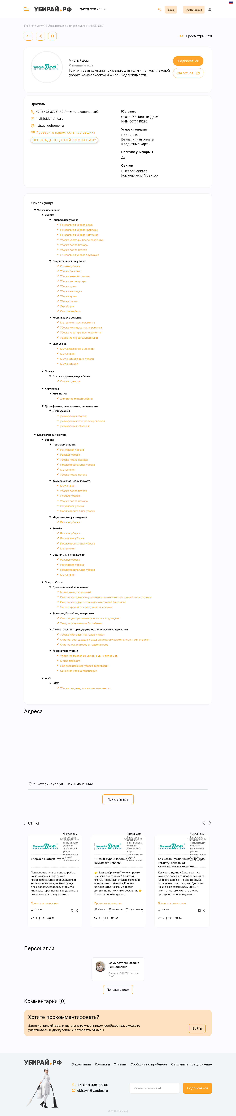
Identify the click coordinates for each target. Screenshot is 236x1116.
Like (33, 919)
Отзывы (120, 1064)
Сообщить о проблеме (149, 1064)
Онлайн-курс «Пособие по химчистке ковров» (112, 861)
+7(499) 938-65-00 (91, 9)
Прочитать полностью (45, 903)
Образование (136, 909)
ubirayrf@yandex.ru (92, 1091)
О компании (81, 1064)
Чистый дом (70, 833)
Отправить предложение (191, 1064)
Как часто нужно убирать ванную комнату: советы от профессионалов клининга (181, 861)
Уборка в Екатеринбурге (47, 859)
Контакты (102, 1064)
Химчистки (117, 909)
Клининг (39, 909)
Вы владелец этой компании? (64, 140)
